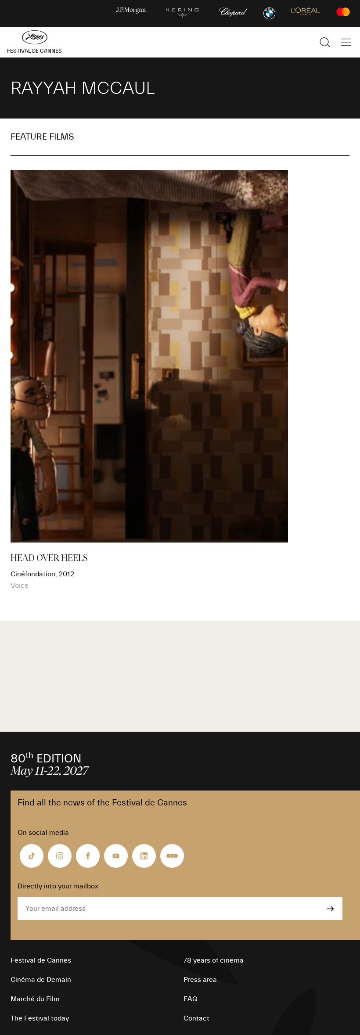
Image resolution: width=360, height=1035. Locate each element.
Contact (196, 1018)
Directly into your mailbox (58, 886)
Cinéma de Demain (41, 980)
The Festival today (40, 1018)
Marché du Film (35, 999)
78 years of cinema (214, 960)
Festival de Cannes (41, 960)
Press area (200, 980)
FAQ (191, 999)
